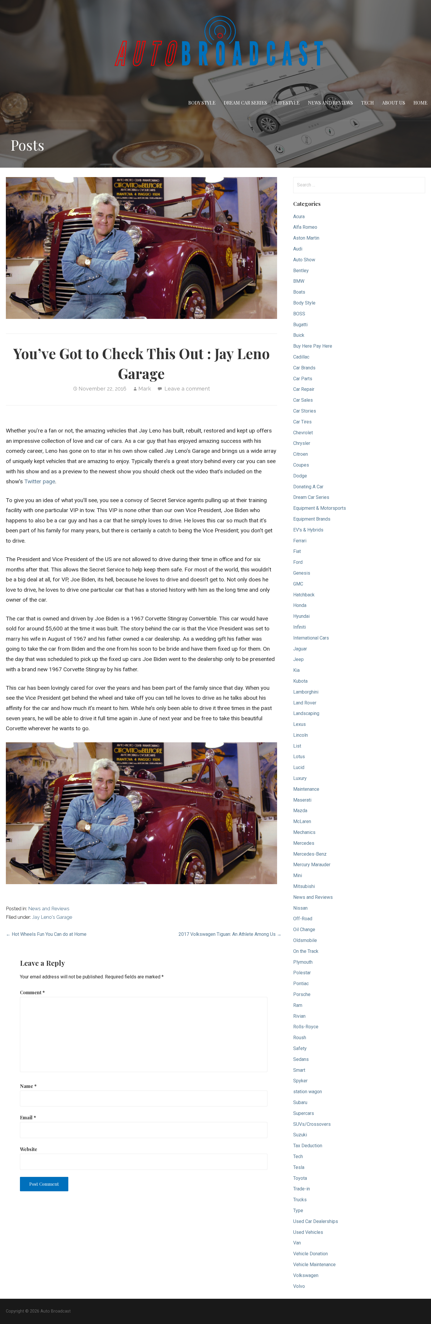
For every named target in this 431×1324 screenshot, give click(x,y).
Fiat (297, 551)
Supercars (303, 1113)
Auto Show (304, 260)
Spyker (300, 1081)
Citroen (300, 454)
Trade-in (301, 1189)
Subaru (300, 1102)
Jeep (298, 659)
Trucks (300, 1199)
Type (298, 1210)
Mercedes (303, 843)
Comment (32, 992)
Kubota (300, 681)
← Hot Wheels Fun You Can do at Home (46, 934)
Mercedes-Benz (310, 854)
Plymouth (303, 962)
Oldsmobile (305, 940)
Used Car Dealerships (315, 1221)
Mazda (300, 810)
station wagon (307, 1091)
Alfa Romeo (305, 227)
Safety (300, 1048)
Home (420, 103)
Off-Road (302, 918)
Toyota (300, 1178)
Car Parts (302, 378)
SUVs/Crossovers (312, 1124)
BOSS (299, 314)
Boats (299, 292)
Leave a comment (187, 389)
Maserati (302, 800)
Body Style (202, 103)
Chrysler (301, 443)
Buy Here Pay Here (312, 346)
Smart (299, 1070)
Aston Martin (306, 238)
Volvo (299, 1286)
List (297, 746)
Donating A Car (308, 486)
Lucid (298, 767)
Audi (297, 249)
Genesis (301, 573)
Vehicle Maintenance (314, 1264)
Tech (367, 103)
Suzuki (300, 1135)
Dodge (300, 476)
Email (28, 1117)
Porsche (301, 994)
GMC (298, 584)
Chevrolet (303, 432)
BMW (298, 281)
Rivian (299, 1016)
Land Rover (304, 703)
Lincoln (300, 735)
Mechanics (304, 832)
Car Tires (302, 422)
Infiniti (299, 627)
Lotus (299, 756)
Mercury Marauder (311, 864)
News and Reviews (330, 103)
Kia (296, 670)
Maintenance (306, 789)
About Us (393, 103)
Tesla (298, 1167)
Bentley (301, 270)
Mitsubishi (304, 886)
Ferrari (299, 541)
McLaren (302, 821)
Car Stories (304, 411)
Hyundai (301, 616)
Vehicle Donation (310, 1253)
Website (28, 1149)
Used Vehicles (308, 1232)
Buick (298, 335)
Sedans (301, 1059)
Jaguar (300, 649)
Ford (298, 562)
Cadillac (301, 357)
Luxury (300, 778)
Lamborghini (305, 692)
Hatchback (304, 595)
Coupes (301, 465)
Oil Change (304, 929)
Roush (299, 1037)
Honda (299, 605)
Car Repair (303, 389)
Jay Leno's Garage (52, 917)
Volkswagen (305, 1275)
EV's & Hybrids (308, 530)
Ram (297, 1005)
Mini (297, 875)
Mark (144, 389)
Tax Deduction (307, 1145)
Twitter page (39, 481)
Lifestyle (287, 103)
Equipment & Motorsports (319, 508)
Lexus (299, 724)
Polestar (302, 972)
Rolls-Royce (305, 1026)
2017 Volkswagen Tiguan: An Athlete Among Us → (230, 934)
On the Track (305, 951)
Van (297, 1243)
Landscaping (306, 713)
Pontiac (301, 983)
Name (28, 1086)
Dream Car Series (245, 103)
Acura (299, 216)
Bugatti (300, 324)
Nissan (300, 908)
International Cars (311, 638)
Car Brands (304, 368)
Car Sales (303, 400)
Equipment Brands (311, 519)
